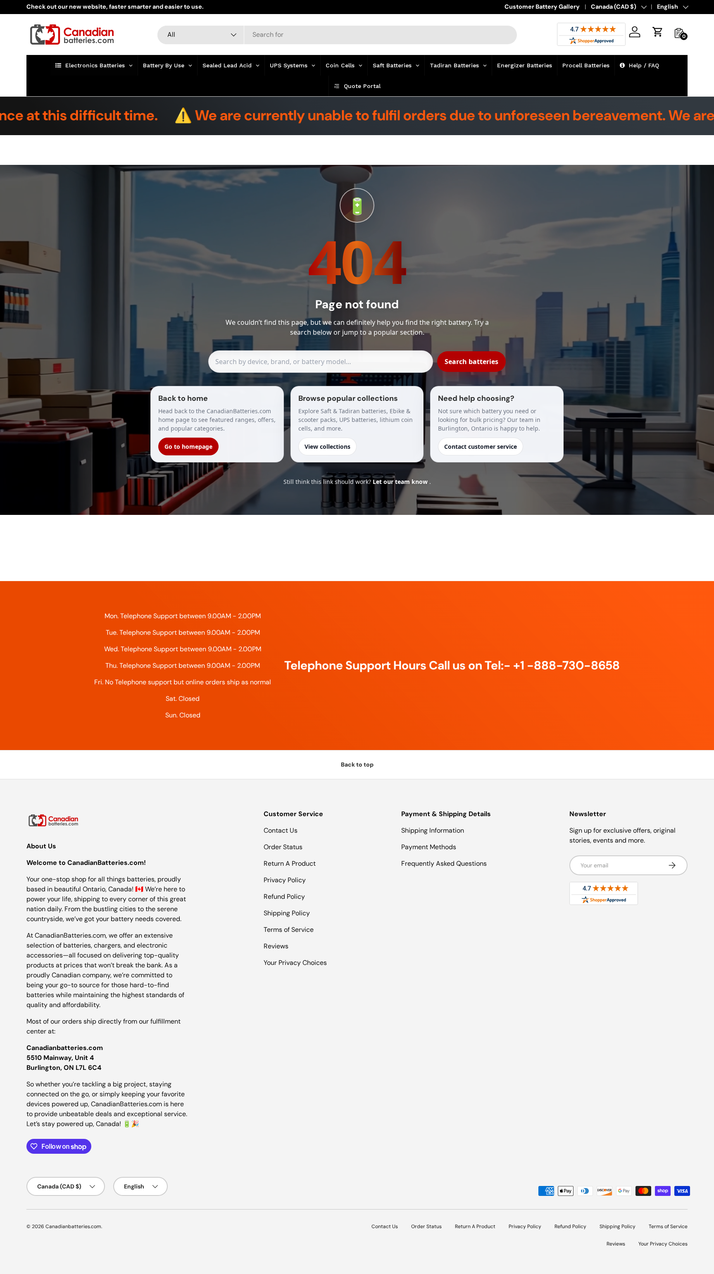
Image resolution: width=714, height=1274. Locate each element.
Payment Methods (428, 847)
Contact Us (281, 830)
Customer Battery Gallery (542, 6)
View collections (327, 446)
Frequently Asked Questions (444, 863)
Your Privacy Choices (295, 962)
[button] (658, 32)
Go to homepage (188, 446)
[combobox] (337, 34)
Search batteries (471, 361)
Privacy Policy (285, 880)
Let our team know (401, 482)
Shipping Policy (287, 913)
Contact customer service (480, 446)
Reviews (276, 946)
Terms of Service (289, 929)
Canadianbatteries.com (73, 1226)
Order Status (283, 847)
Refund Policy (284, 896)
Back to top (357, 764)
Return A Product (290, 863)
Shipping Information (432, 830)
